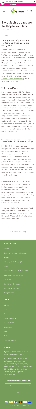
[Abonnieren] (29, 385)
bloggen (6, 257)
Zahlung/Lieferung (10, 340)
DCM (5, 309)
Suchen (6, 248)
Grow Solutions (9, 323)
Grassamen (7, 314)
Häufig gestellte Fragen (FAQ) (14, 262)
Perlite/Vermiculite (10, 318)
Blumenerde (8, 327)
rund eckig (12, 79)
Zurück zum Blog (19, 232)
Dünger (6, 305)
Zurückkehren (8, 279)
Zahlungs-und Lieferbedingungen (15, 253)
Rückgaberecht (9, 293)
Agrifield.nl (15, 405)
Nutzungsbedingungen (11, 288)
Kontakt (6, 266)
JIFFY (6, 331)
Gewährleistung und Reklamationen (16, 271)
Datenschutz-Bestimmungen (13, 275)
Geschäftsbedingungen (12, 284)
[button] (4, 11)
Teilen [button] (6, 35)
